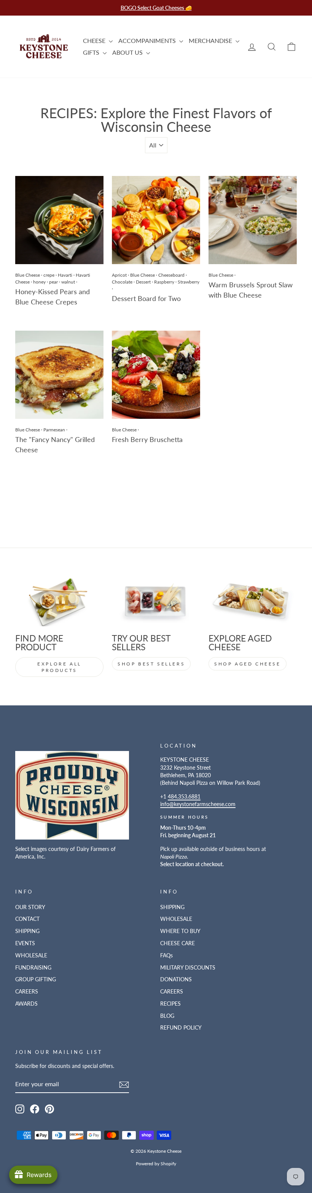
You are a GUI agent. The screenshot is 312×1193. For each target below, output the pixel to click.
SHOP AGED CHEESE (247, 664)
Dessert (143, 282)
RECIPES (170, 1004)
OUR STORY (30, 907)
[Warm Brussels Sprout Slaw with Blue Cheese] (253, 220)
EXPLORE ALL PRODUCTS (59, 667)
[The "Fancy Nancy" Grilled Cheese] (59, 375)
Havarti (65, 275)
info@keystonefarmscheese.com (198, 804)
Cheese (95, 40)
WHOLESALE (31, 955)
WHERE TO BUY (180, 931)
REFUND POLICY (181, 1028)
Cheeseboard (171, 275)
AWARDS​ (26, 1004)
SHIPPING (27, 931)
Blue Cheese (27, 275)
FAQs (166, 955)
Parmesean (54, 430)
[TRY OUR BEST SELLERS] (156, 601)
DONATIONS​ (176, 979)
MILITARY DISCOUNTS (187, 968)
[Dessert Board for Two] (156, 220)
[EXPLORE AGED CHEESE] (253, 601)
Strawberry (188, 282)
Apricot (119, 275)
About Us (128, 52)
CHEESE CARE (177, 943)
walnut (68, 282)
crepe (48, 275)
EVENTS (25, 943)
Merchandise (211, 40)
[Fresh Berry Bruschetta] (156, 375)
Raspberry (164, 282)
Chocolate (122, 282)
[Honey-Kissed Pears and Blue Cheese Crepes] (59, 220)
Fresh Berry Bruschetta (147, 439)
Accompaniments (147, 40)
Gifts (92, 52)
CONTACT (27, 919)
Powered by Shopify (156, 1163)
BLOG (167, 1016)
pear (53, 282)
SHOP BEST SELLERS (151, 664)
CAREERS (26, 992)
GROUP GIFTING (35, 979)
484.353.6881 (184, 797)
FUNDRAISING (33, 968)
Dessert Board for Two (146, 298)
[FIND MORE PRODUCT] (59, 601)
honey (39, 282)
